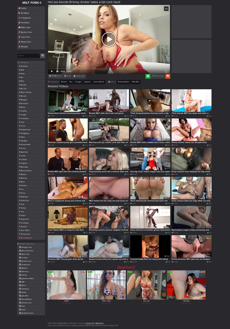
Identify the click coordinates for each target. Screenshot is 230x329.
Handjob (23, 141)
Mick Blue (135, 82)
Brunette (24, 104)
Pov (22, 190)
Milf (22, 282)
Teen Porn (25, 37)
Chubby (23, 111)
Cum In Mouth (98, 82)
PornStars (24, 23)
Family (24, 275)
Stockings (24, 223)
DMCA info (99, 323)
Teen (23, 310)
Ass (21, 78)
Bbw (22, 81)
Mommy (24, 272)
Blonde (23, 96)
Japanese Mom (27, 279)
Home (23, 9)
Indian (23, 293)
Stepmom (24, 219)
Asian (22, 74)
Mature (23, 175)
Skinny (23, 208)
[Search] (42, 55)
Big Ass (23, 85)
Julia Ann (24, 296)
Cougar (23, 115)
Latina (23, 156)
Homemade (25, 145)
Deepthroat (25, 130)
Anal (22, 70)
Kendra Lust (26, 303)
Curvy (22, 126)
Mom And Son (27, 251)
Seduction (24, 201)
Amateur (24, 66)
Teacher (23, 227)
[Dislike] (167, 76)
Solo (22, 212)
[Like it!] (147, 76)
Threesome (25, 234)
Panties (23, 186)
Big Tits (23, 89)
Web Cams (25, 28)
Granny (24, 258)
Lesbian (23, 160)
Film (23, 306)
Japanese (24, 152)
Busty (22, 107)
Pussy (22, 193)
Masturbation (26, 171)
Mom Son (25, 254)
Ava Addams (26, 299)
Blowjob (24, 47)
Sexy (22, 204)
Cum (22, 122)
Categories (25, 18)
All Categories (26, 238)
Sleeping (25, 289)
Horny (23, 149)
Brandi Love (26, 261)
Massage (24, 167)
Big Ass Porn (26, 33)
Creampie (24, 119)
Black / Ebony (25, 93)
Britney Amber (123, 82)
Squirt (23, 216)
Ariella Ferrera (27, 313)
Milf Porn (31, 3)
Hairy (22, 137)
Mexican (23, 178)
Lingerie (23, 163)
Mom (22, 182)
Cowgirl (78, 82)
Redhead (24, 197)
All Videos (24, 13)
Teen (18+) (24, 231)
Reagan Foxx (26, 248)
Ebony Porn (25, 42)
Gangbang (24, 134)
